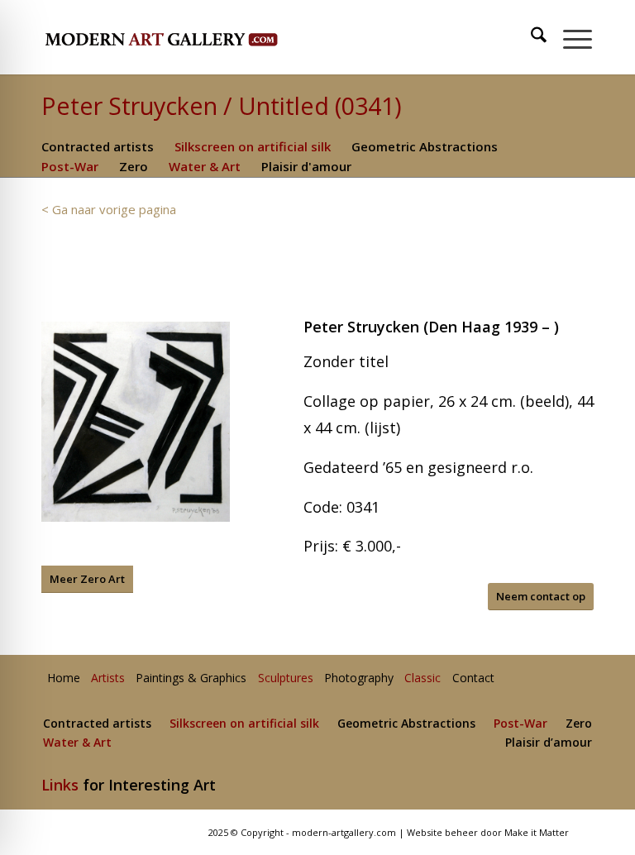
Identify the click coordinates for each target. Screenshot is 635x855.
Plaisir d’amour (548, 743)
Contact (473, 678)
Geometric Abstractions (424, 146)
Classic (422, 678)
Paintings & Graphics (191, 678)
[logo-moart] (204, 37)
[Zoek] (530, 37)
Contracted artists (97, 146)
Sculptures (285, 678)
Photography (359, 678)
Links (60, 785)
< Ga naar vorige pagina (108, 209)
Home (63, 678)
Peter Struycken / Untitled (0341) (221, 105)
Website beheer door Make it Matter (488, 832)
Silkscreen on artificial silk (252, 146)
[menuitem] (531, 37)
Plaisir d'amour (306, 166)
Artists (108, 678)
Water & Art (205, 166)
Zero (133, 166)
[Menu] (569, 37)
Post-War (69, 166)
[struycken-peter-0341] (135, 422)
